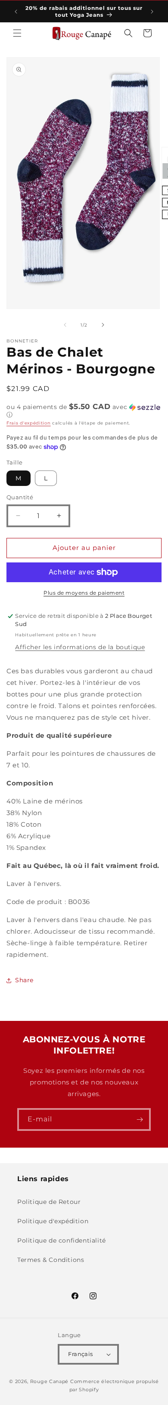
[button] (17, 33)
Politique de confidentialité (61, 1240)
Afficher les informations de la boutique (80, 647)
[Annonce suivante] (152, 11)
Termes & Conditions (50, 1260)
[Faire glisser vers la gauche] (65, 324)
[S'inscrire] (139, 1119)
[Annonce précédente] (15, 11)
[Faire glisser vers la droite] (102, 324)
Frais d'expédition (28, 423)
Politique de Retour (49, 1202)
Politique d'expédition (52, 1221)
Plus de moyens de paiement (84, 592)
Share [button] (24, 980)
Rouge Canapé (50, 1381)
